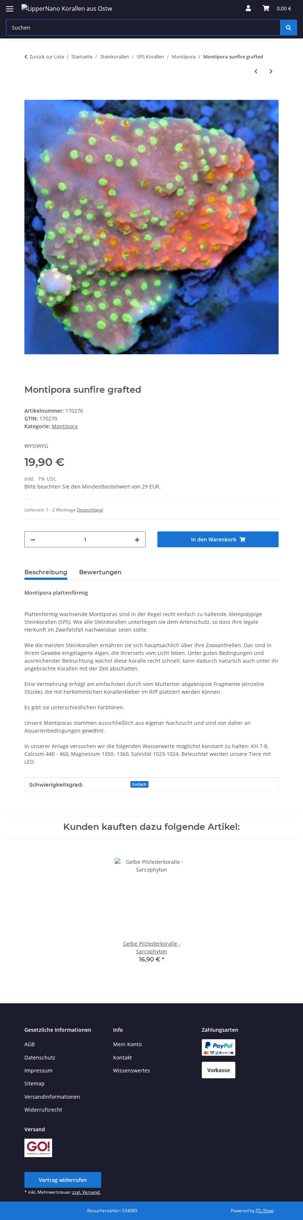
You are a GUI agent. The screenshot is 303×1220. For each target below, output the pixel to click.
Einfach (139, 784)
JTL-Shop (264, 1210)
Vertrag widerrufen (63, 1179)
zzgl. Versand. (86, 1192)
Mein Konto (127, 1044)
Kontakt (122, 1057)
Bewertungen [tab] (100, 572)
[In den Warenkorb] (30, 96)
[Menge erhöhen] (137, 539)
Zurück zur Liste (47, 56)
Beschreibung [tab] (45, 572)
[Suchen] (288, 28)
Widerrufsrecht (43, 1109)
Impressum (38, 1070)
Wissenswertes (131, 1070)
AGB (29, 1044)
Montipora (65, 426)
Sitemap (34, 1083)
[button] (248, 8)
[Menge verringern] (33, 539)
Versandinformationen (52, 1096)
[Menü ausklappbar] (9, 5)
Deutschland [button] (90, 510)
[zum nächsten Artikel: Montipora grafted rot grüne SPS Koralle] (271, 71)
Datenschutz (39, 1057)
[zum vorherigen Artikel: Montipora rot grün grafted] (255, 71)
